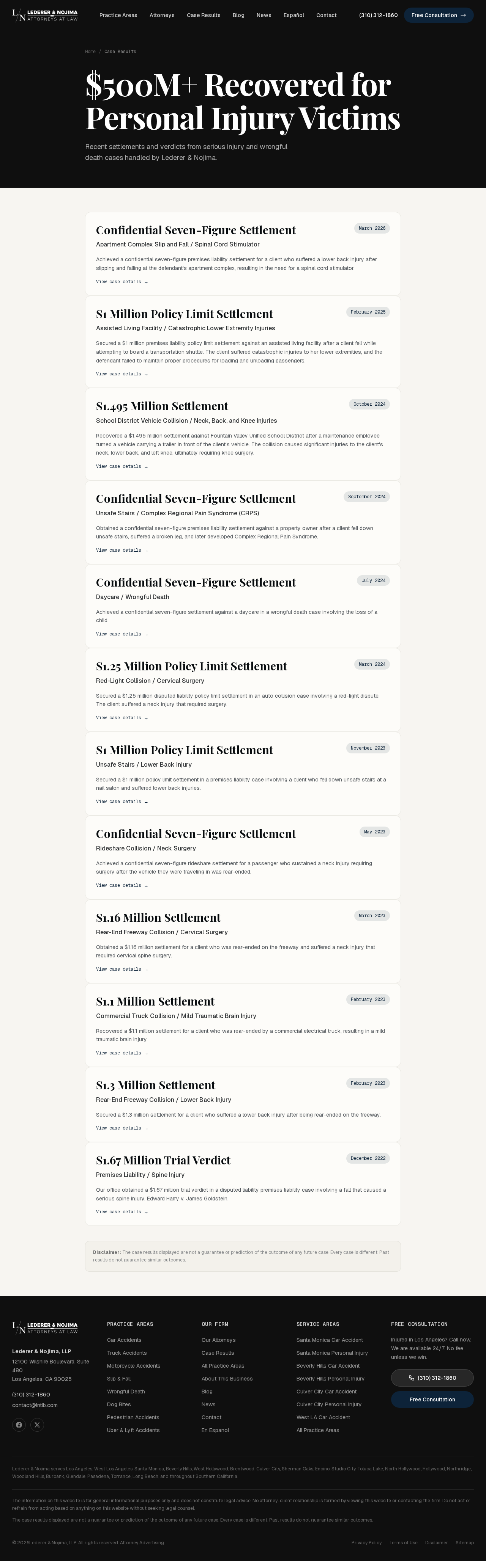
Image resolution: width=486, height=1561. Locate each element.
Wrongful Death (126, 1391)
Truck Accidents (127, 1352)
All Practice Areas (223, 1365)
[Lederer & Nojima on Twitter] (37, 1425)
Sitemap (465, 1543)
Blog (239, 15)
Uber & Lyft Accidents (133, 1430)
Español (294, 15)
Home (90, 52)
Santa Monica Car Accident (330, 1340)
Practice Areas (118, 15)
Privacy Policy (367, 1543)
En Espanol (215, 1430)
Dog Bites (119, 1404)
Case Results (204, 15)
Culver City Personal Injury (329, 1404)
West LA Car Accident (323, 1417)
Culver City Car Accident (327, 1391)
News (264, 15)
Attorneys (162, 15)
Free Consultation (434, 15)
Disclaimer (436, 1543)
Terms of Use (403, 1543)
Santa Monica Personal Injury (332, 1352)
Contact (326, 15)
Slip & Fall (119, 1378)
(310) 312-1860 (378, 15)
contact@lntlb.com (35, 1405)
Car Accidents (124, 1340)
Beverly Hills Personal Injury (331, 1378)
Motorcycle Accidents (134, 1365)
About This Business (227, 1378)
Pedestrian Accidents (133, 1417)
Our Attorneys (219, 1340)
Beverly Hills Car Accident (328, 1365)
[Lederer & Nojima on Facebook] (19, 1425)
